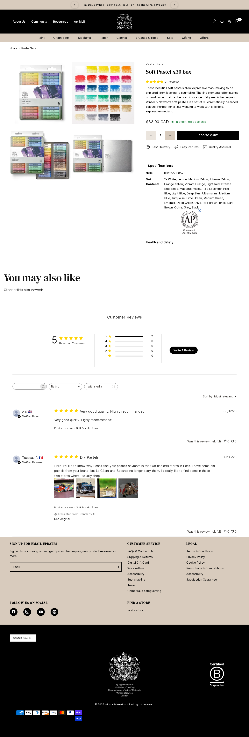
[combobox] (65, 386)
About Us (19, 21)
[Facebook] (14, 612)
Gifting (186, 38)
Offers (204, 38)
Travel (131, 585)
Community (39, 21)
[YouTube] (41, 612)
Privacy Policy (195, 557)
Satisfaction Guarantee (201, 579)
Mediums (84, 38)
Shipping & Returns (140, 557)
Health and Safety (159, 242)
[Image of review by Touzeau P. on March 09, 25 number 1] (64, 488)
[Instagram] (27, 612)
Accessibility (135, 574)
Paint (41, 38)
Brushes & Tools (147, 38)
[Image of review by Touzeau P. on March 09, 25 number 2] (85, 488)
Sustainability (136, 579)
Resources (60, 21)
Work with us (136, 568)
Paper (104, 38)
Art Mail (79, 21)
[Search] (222, 21)
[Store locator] (230, 21)
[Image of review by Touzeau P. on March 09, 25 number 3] (107, 488)
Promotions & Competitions (205, 568)
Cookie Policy (195, 562)
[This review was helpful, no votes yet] (225, 441)
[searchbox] (26, 386)
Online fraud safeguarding (144, 591)
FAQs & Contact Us (140, 551)
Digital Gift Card (138, 562)
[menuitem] (19, 21)
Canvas (122, 38)
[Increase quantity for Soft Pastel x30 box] (170, 135)
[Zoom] (63, 70)
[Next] (174, 4)
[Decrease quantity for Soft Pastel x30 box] (151, 135)
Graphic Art (61, 38)
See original (62, 519)
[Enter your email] (118, 567)
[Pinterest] (54, 612)
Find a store (135, 610)
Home (13, 48)
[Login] (214, 21)
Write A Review (184, 350)
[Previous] (74, 4)
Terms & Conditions (199, 551)
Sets (170, 38)
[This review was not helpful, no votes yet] (232, 441)
